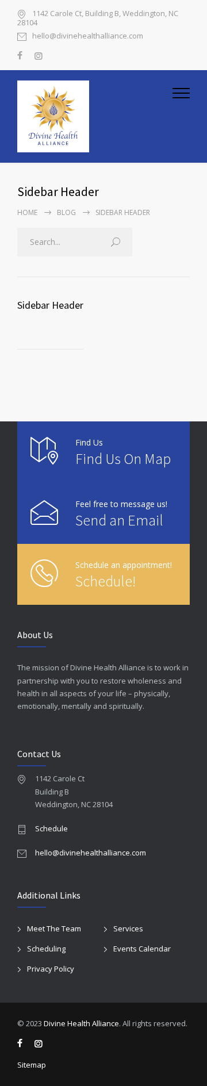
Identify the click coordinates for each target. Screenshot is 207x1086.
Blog (66, 212)
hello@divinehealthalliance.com (87, 36)
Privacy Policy (50, 969)
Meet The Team (54, 928)
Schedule (51, 828)
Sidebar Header (50, 305)
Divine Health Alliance (81, 1023)
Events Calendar (142, 948)
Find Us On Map (123, 458)
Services (128, 928)
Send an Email (119, 520)
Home (27, 212)
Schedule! (105, 580)
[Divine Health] (94, 116)
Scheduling (46, 948)
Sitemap (31, 1065)
